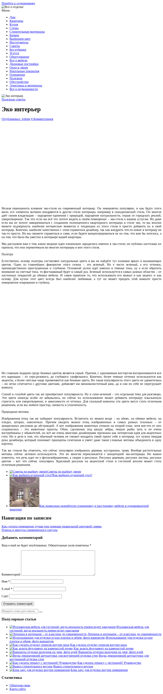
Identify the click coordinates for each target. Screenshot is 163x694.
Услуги (14, 53)
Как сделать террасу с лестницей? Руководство (109, 662)
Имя (6, 581)
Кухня (14, 24)
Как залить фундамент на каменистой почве (104, 648)
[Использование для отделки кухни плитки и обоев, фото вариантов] (57, 637)
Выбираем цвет (20, 38)
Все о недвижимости (24, 89)
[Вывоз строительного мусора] (31, 666)
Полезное (16, 78)
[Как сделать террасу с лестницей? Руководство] (43, 662)
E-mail (7, 588)
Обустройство (19, 82)
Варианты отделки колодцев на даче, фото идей (110, 652)
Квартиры (16, 21)
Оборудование (19, 56)
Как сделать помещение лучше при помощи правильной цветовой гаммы (52, 526)
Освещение (17, 74)
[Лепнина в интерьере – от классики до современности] (48, 634)
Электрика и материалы (26, 85)
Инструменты (19, 42)
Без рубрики (18, 49)
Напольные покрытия (24, 71)
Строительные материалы (27, 31)
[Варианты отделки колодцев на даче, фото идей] (44, 652)
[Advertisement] (81, 163)
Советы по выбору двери (64, 471)
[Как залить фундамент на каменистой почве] (41, 648)
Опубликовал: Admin (16, 119)
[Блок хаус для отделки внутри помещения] (40, 670)
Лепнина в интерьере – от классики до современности (124, 634)
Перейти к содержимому (18, 3)
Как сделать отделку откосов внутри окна (98, 645)
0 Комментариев (42, 119)
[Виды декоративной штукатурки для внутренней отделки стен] (54, 655)
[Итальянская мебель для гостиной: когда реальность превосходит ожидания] (62, 627)
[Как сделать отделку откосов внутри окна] (39, 645)
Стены (14, 28)
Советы (15, 46)
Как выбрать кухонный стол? (72, 475)
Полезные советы (13, 99)
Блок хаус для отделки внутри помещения (99, 670)
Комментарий (11, 574)
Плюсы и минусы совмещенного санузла (29, 530)
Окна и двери (19, 67)
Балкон (14, 35)
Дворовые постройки (24, 64)
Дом (12, 17)
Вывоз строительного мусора (73, 666)
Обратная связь (20, 685)
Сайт (5, 596)
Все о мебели (18, 60)
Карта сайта (18, 689)
